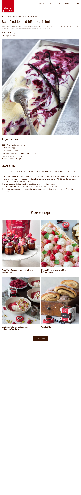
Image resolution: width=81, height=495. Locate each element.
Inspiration (68, 3)
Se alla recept (40, 338)
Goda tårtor (42, 3)
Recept (51, 3)
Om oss (76, 3)
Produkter (59, 3)
